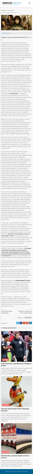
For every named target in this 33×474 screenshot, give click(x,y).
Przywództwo (11, 10)
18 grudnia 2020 (6, 33)
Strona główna (4, 10)
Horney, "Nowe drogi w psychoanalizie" (6, 312)
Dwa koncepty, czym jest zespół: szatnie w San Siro (15, 456)
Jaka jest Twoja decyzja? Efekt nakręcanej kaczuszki (15, 409)
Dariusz (11, 3)
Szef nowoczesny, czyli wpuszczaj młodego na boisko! (16, 364)
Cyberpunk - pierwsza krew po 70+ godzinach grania (25, 312)
